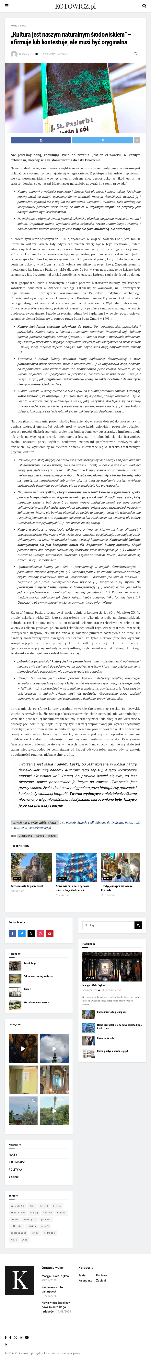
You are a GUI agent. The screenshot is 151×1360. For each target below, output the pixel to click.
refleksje (16, 1226)
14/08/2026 (63, 895)
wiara (14, 1240)
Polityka (15, 1169)
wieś (25, 1240)
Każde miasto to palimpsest (27, 886)
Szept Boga (29, 963)
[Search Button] (138, 925)
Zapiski (14, 1177)
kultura (40, 836)
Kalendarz (17, 1162)
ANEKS (44, 1206)
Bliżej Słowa (25, 836)
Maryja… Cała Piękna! (94, 985)
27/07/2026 (108, 895)
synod (35, 1233)
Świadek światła (105, 1038)
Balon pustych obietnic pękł (112, 1051)
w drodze (49, 1233)
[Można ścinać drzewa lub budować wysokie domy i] (54, 1110)
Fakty (23, 25)
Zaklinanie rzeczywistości (38, 976)
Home (14, 25)
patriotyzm (29, 1219)
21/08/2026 (18, 891)
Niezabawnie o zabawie (36, 1002)
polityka (46, 1219)
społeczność (18, 1233)
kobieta (47, 1212)
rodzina (31, 1226)
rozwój (52, 836)
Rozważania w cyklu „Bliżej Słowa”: (35, 822)
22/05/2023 (49, 54)
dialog (34, 1212)
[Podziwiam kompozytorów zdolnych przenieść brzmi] (54, 1079)
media (14, 1219)
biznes (57, 1206)
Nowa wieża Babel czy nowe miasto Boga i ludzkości (56, 1307)
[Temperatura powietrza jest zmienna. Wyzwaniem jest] (23, 1079)
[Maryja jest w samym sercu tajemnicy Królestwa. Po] (23, 1048)
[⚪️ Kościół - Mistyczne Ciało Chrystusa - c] (23, 1110)
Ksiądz (27, 989)
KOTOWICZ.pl (75, 6)
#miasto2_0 (17, 1206)
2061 (32, 1206)
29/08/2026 (110, 990)
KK (36, 54)
